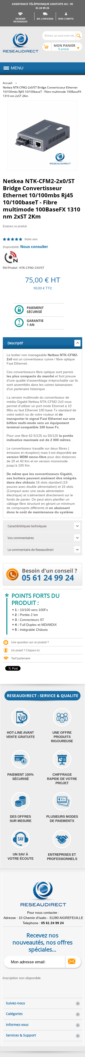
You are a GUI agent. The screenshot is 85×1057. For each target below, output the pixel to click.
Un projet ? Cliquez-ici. (25, 650)
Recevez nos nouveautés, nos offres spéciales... (42, 942)
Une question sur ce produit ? (30, 642)
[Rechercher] (79, 35)
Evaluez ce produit (15, 226)
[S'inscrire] (71, 961)
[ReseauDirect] (20, 43)
